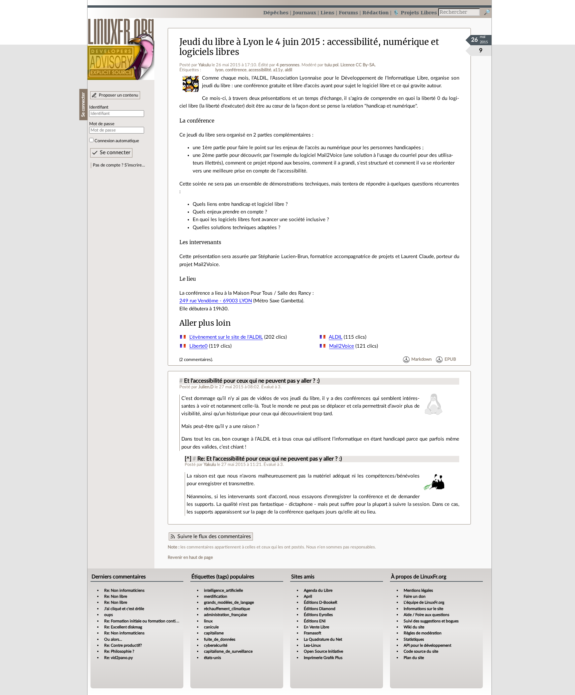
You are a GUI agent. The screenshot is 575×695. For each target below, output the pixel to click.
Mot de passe (101, 124)
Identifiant (98, 107)
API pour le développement (427, 645)
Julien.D (206, 387)
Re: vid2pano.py (118, 658)
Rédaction (375, 12)
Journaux (304, 12)
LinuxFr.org (121, 45)
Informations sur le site (423, 609)
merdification (215, 596)
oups (108, 615)
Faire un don (415, 596)
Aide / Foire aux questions (426, 615)
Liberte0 (198, 346)
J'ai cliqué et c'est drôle (124, 609)
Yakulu (204, 65)
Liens (327, 12)
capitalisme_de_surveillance (228, 651)
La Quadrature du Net (323, 639)
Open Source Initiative (323, 651)
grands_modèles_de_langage (229, 602)
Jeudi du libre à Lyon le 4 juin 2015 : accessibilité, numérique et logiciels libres (309, 47)
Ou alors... (113, 639)
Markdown (421, 360)
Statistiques (414, 639)
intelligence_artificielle (223, 590)
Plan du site (414, 658)
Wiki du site (414, 627)
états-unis (212, 658)
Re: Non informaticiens (124, 590)
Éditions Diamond (319, 609)
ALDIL (335, 337)
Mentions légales (418, 590)
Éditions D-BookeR (320, 602)
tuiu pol (331, 65)
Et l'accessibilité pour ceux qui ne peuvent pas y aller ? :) (252, 381)
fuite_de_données (219, 639)
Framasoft (312, 633)
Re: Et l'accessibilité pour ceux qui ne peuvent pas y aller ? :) (269, 459)
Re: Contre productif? (123, 645)
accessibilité (260, 70)
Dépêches (275, 12)
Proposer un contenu (118, 95)
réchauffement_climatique (227, 609)
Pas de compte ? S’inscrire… (119, 165)
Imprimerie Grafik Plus (323, 658)
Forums (348, 12)
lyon (219, 70)
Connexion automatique (117, 141)
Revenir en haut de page (190, 557)
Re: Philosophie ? (119, 651)
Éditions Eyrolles (318, 615)
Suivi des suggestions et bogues (431, 621)
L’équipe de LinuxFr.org (424, 602)
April (308, 596)
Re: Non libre (115, 596)
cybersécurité (215, 645)
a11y (278, 70)
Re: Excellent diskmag (123, 627)
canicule (211, 627)
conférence (236, 70)
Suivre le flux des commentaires (214, 536)
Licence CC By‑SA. (358, 65)
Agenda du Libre (318, 590)
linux (208, 621)
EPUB (450, 360)
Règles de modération (423, 633)
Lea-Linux (312, 645)
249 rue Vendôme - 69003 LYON (215, 300)
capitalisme (214, 633)
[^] (188, 459)
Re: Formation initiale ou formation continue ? (144, 621)
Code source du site (421, 651)
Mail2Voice (341, 346)
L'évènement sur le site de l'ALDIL (226, 337)
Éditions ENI (314, 621)
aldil (288, 70)
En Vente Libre (316, 627)
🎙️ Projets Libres (415, 12)
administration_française (225, 615)
